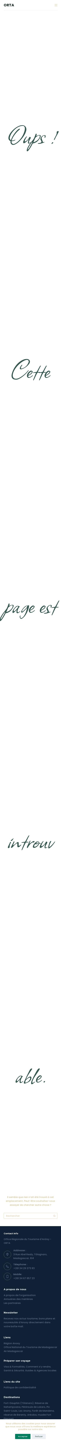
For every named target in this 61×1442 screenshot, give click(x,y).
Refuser (39, 1436)
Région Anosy (12, 1343)
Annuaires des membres (18, 1299)
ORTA (9, 5)
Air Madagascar (13, 1351)
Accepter (23, 1436)
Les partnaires (12, 1303)
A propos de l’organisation (20, 1295)
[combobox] (28, 1216)
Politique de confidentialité (20, 1387)
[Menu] (56, 5)
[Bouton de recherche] (54, 1216)
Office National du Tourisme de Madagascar (30, 1347)
